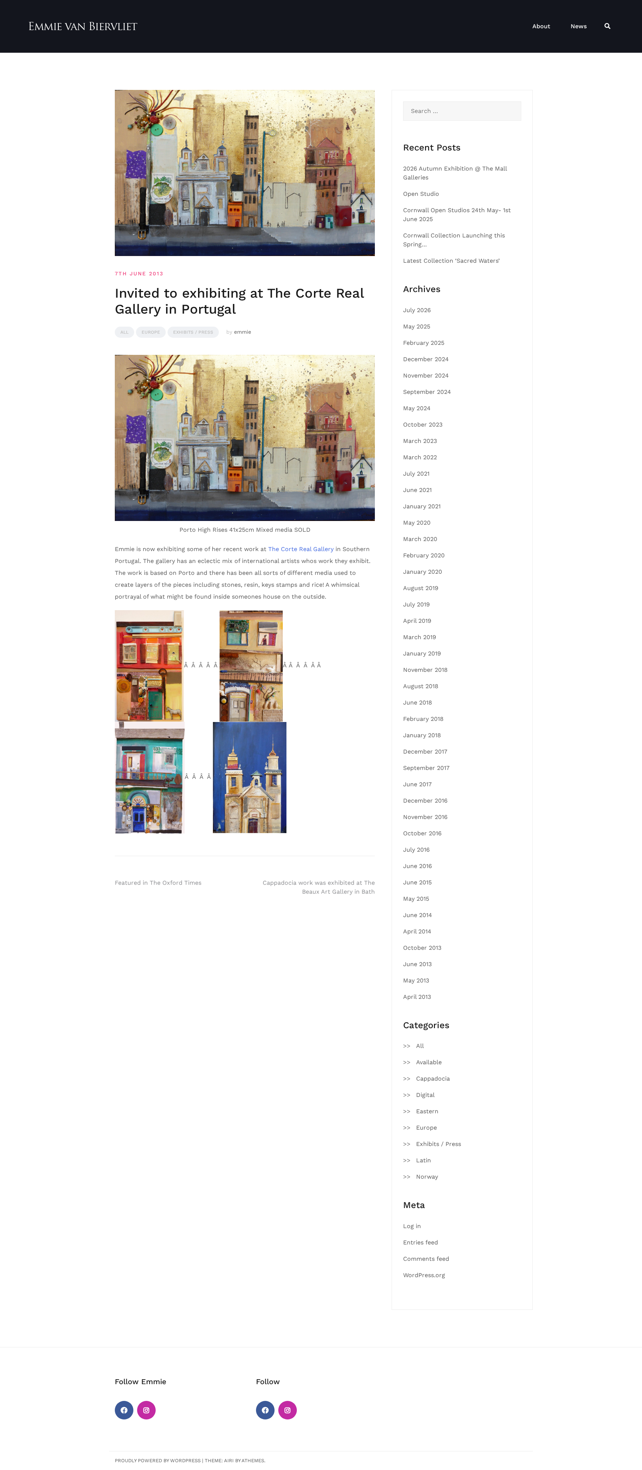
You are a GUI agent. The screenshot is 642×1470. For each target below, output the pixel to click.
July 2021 (416, 473)
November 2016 (425, 816)
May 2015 (416, 898)
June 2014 (417, 915)
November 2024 (426, 375)
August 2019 (420, 588)
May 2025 (416, 326)
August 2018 (420, 686)
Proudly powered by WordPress (158, 1460)
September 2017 (426, 767)
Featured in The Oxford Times (158, 882)
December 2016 (425, 800)
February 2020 (424, 555)
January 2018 (422, 735)
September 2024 (427, 391)
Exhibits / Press (193, 332)
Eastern (427, 1111)
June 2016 (417, 866)
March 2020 (420, 539)
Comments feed (426, 1258)
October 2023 (422, 424)
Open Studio (421, 193)
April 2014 (417, 931)
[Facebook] (124, 1410)
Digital (425, 1094)
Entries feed (420, 1242)
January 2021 (422, 506)
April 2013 (417, 996)
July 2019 (416, 604)
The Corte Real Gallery (301, 549)
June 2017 (417, 784)
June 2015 (417, 882)
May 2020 (417, 522)
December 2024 (426, 359)
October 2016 (422, 833)
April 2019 (417, 620)
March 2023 (420, 440)
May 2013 (416, 980)
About (541, 26)
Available (429, 1062)
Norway (427, 1176)
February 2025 (423, 342)
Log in (412, 1226)
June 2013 (417, 964)
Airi (229, 1460)
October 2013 (422, 947)
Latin (423, 1160)
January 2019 (422, 653)
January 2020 (422, 571)
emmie (242, 332)
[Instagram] (146, 1410)
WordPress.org (424, 1275)
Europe (151, 332)
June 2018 (417, 702)
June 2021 (417, 489)
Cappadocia (433, 1078)
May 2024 (417, 408)
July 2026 (417, 310)
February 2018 (423, 718)
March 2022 (420, 457)
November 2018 (425, 669)
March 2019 (419, 637)
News (579, 26)
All (124, 332)
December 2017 (425, 751)
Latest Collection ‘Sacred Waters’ (451, 260)
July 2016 (416, 849)
